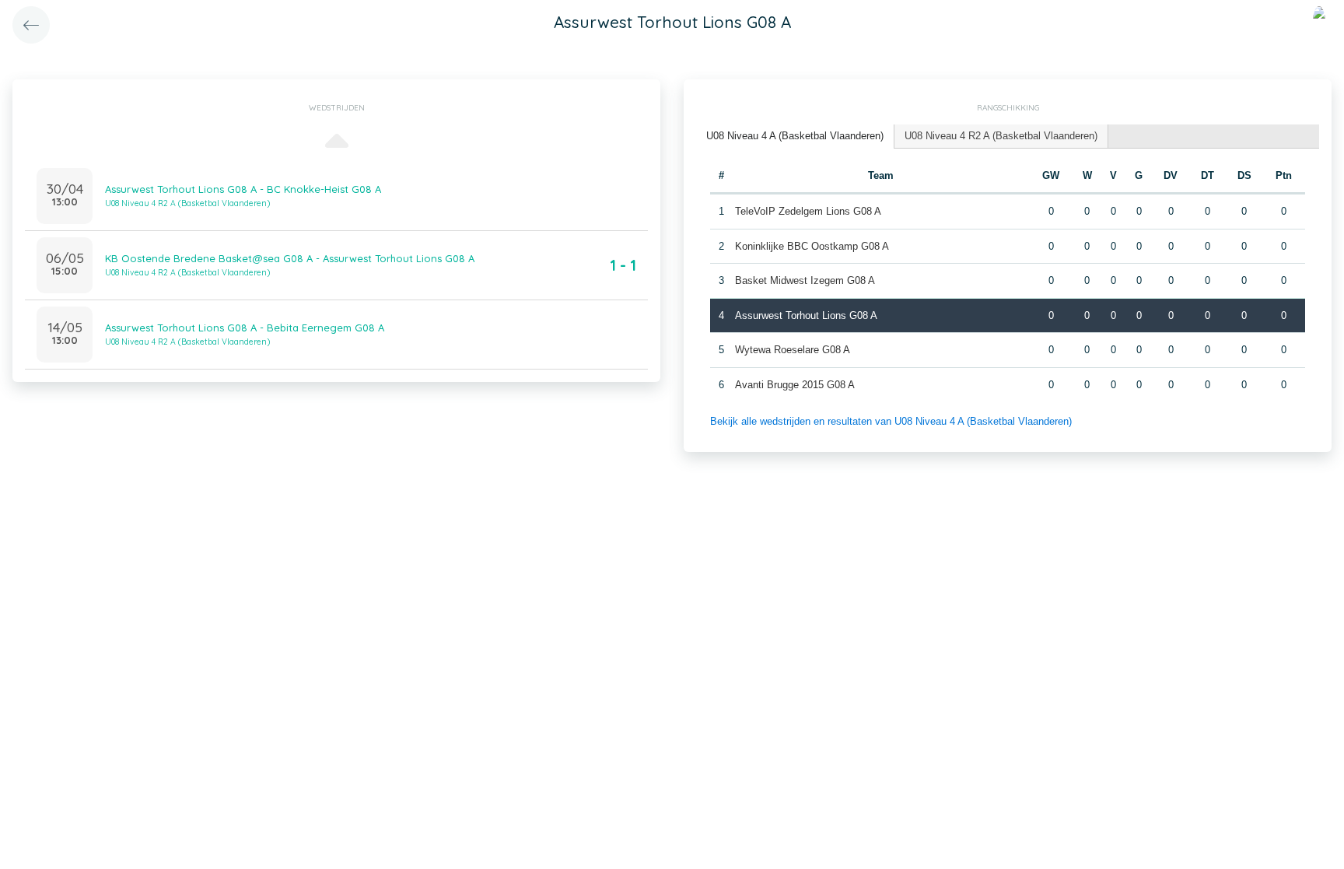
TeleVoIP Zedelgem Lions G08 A (808, 211)
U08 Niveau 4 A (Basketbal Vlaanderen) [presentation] (795, 136)
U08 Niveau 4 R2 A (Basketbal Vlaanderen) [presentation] (1001, 136)
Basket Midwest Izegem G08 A (805, 280)
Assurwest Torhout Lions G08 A (806, 315)
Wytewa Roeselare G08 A (792, 350)
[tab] (795, 136)
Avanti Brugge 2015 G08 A (795, 385)
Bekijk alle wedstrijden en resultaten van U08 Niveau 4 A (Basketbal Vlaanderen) (891, 421)
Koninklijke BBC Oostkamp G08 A (812, 246)
